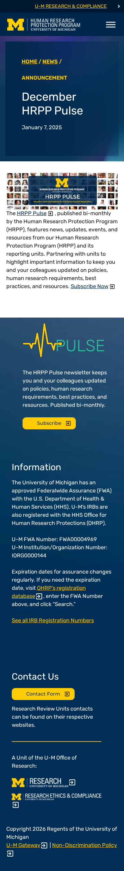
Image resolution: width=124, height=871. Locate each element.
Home (29, 61)
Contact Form (43, 694)
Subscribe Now (89, 286)
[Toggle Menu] (111, 24)
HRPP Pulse (32, 213)
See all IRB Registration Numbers (53, 620)
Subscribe (49, 423)
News (50, 61)
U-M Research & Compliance (71, 6)
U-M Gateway (23, 845)
